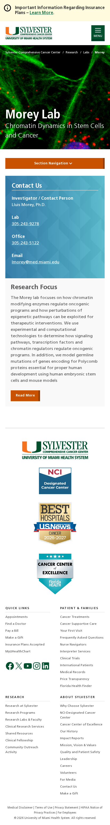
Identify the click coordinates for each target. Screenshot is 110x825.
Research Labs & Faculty (23, 719)
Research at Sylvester (21, 706)
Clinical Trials (70, 658)
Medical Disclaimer (20, 807)
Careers (66, 766)
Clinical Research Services (24, 726)
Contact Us (68, 786)
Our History (69, 731)
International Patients (76, 665)
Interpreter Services (75, 651)
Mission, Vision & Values (78, 745)
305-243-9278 (25, 224)
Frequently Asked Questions (82, 637)
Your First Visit (71, 630)
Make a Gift (14, 637)
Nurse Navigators (73, 644)
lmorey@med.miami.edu (35, 262)
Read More (25, 395)
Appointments (16, 617)
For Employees (67, 812)
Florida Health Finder (76, 686)
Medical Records (72, 672)
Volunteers (68, 773)
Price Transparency (74, 679)
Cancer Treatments (74, 617)
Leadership (68, 759)
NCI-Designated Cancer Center (78, 715)
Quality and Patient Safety (80, 752)
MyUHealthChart (17, 651)
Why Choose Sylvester (77, 706)
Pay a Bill (11, 630)
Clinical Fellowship (19, 740)
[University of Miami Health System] (28, 33)
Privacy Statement (67, 807)
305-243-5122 (25, 243)
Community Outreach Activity (21, 750)
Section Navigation (51, 163)
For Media (68, 779)
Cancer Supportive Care (78, 624)
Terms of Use (44, 807)
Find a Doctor (15, 624)
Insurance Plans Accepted (25, 644)
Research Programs (20, 713)
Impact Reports (72, 738)
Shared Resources (19, 733)
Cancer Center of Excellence (81, 724)
